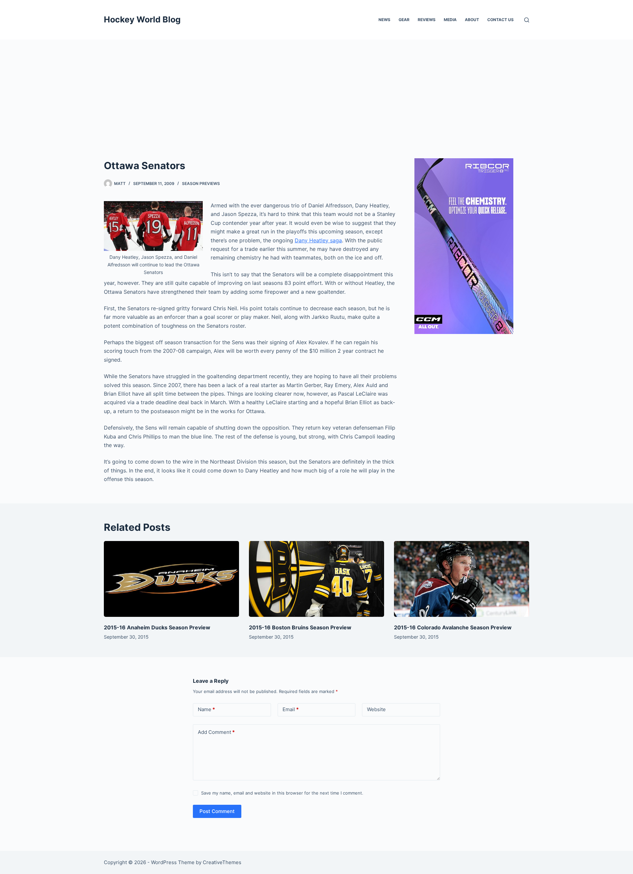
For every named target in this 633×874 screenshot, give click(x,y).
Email (291, 709)
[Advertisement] (316, 89)
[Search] (526, 19)
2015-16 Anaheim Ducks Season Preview (157, 627)
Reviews (427, 19)
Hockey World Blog (142, 19)
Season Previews (201, 183)
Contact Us (500, 19)
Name (206, 709)
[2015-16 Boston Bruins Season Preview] (316, 579)
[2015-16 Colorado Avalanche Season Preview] (461, 579)
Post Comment (217, 811)
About (472, 19)
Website (376, 709)
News (384, 19)
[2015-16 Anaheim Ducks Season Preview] (171, 579)
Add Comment (216, 732)
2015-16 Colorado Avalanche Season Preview (453, 627)
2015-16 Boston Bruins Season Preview (300, 627)
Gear (404, 19)
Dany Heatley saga (318, 240)
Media (450, 19)
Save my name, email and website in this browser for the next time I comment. (282, 793)
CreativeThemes (222, 862)
